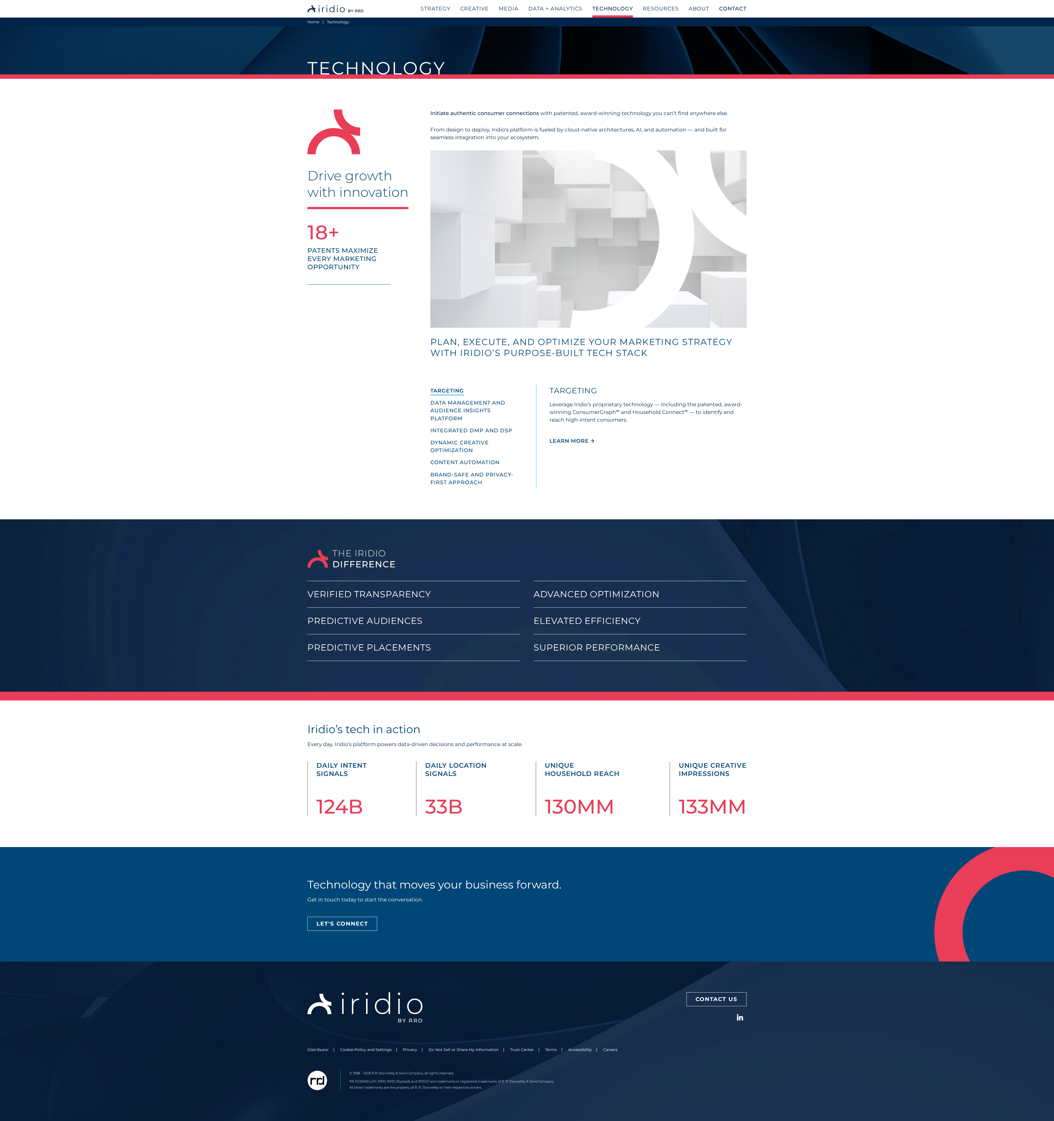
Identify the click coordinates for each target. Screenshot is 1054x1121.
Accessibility (580, 1049)
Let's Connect (342, 923)
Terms (551, 1049)
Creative (474, 8)
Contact (733, 8)
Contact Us (717, 999)
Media (508, 8)
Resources (661, 8)
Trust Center (522, 1049)
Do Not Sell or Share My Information (463, 1049)
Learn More (572, 441)
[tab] (483, 391)
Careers (610, 1049)
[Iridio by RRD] (335, 9)
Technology (612, 8)
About (699, 8)
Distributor (318, 1049)
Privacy (410, 1049)
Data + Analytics (555, 8)
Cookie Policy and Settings (366, 1049)
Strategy (435, 8)
